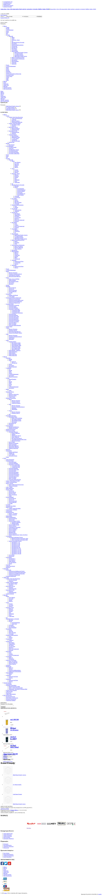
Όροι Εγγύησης (6, 837)
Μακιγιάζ (5, 758)
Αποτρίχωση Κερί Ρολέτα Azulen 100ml (11, 746)
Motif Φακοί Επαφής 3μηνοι (12, 110)
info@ (4, 15)
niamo (5, 893)
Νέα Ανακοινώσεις (7, 845)
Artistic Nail (6, 872)
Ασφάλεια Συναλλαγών (8, 855)
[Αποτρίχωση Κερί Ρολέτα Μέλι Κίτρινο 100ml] (6, 725)
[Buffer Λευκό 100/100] (6, 716)
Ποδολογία (5, 870)
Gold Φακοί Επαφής (10, 108)
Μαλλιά (5, 868)
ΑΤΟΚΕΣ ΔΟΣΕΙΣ (5, 808)
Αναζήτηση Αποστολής (8, 846)
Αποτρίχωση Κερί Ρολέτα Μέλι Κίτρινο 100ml (10, 730)
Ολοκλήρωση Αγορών (8, 5)
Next (30, 828)
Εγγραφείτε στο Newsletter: (7, 704)
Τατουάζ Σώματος (7, 874)
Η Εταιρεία (5, 844)
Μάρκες (5, 756)
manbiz (99, 894)
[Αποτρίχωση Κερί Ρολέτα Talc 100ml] (6, 733)
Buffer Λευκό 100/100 (11, 719)
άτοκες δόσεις (14, 810)
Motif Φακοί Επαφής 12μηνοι (12, 106)
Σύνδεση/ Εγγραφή (7, 6)
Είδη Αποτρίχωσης (7, 875)
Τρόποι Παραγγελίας (8, 833)
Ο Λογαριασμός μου (7, 1)
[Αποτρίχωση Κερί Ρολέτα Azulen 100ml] (6, 742)
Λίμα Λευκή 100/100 (10, 754)
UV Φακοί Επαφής (10, 107)
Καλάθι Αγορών (6, 4)
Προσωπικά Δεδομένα (8, 854)
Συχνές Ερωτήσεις (7, 857)
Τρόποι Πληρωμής (7, 834)
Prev (28, 828)
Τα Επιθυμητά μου (7, 3)
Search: (2, 16)
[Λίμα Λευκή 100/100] (6, 750)
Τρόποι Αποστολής (7, 836)
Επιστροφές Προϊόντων (8, 838)
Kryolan (5, 757)
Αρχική (5, 754)
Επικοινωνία (6, 847)
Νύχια (4, 869)
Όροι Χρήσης (6, 853)
